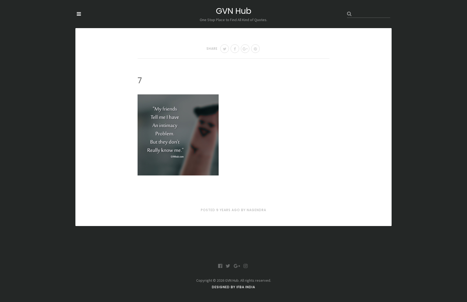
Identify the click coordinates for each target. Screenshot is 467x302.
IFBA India (245, 287)
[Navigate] (79, 14)
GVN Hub (233, 11)
